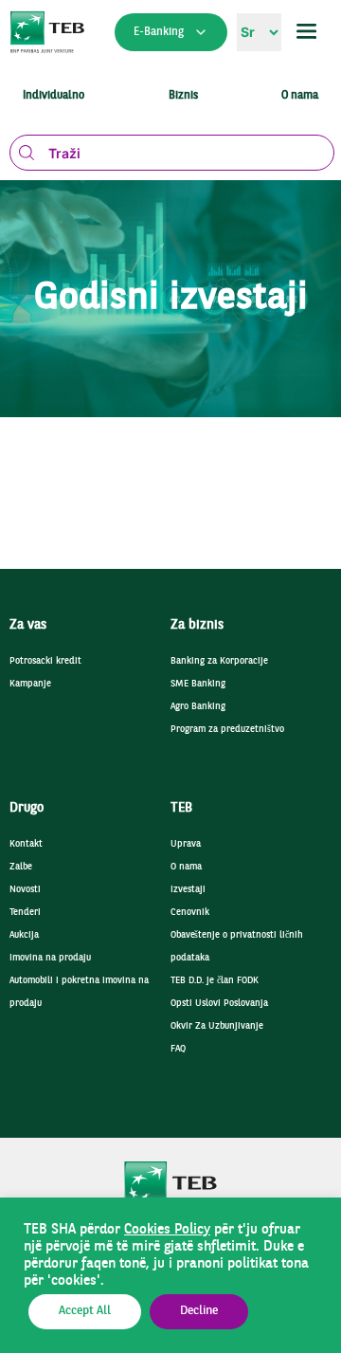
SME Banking (197, 684)
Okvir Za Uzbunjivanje (216, 1026)
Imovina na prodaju (50, 958)
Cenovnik (189, 912)
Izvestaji (188, 890)
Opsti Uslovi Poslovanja (219, 1003)
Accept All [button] (85, 1311)
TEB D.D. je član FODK (214, 981)
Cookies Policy (167, 1229)
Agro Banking (197, 707)
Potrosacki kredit (45, 661)
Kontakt (26, 844)
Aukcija (24, 935)
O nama (186, 867)
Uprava (185, 844)
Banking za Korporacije (219, 661)
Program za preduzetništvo (227, 729)
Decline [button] (199, 1311)
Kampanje (30, 684)
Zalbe (20, 867)
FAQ (178, 1049)
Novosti (25, 890)
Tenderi (25, 912)
